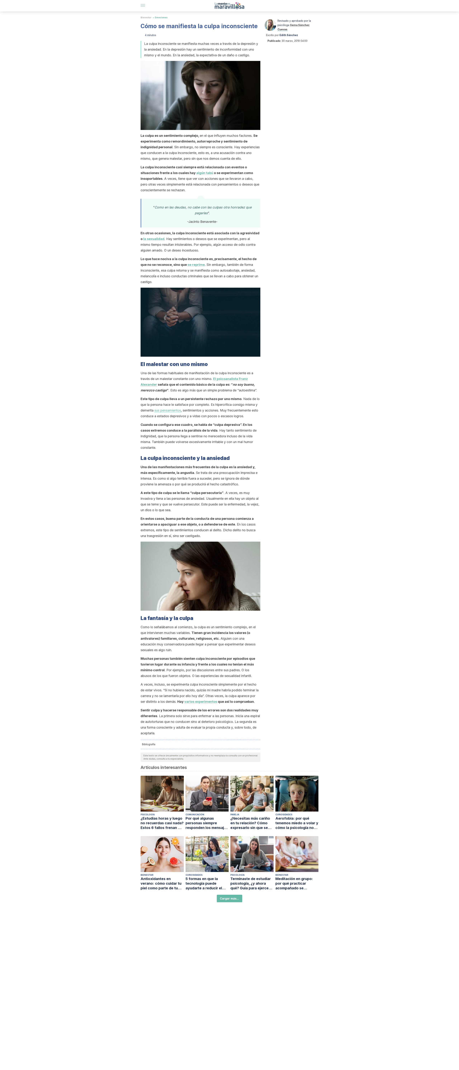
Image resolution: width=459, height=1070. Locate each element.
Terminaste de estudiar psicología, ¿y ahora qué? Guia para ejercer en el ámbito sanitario (250, 883)
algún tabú (204, 173)
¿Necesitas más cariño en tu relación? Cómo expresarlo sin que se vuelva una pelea (250, 823)
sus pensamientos (167, 410)
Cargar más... (229, 898)
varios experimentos (200, 701)
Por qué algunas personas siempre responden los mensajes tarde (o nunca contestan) (207, 823)
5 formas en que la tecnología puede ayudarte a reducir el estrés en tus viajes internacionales (204, 883)
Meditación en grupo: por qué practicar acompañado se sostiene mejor (294, 883)
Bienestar (146, 17)
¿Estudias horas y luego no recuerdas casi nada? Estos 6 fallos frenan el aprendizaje (162, 823)
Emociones (161, 17)
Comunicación (195, 814)
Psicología (148, 814)
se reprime (196, 265)
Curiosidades (283, 814)
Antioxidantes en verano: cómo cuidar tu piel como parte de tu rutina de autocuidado (161, 883)
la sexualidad (153, 239)
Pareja (234, 814)
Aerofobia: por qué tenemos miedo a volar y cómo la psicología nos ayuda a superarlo (296, 823)
